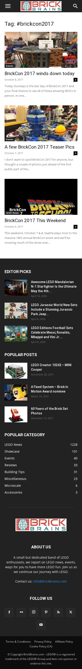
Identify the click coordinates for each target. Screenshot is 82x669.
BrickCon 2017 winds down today (39, 73)
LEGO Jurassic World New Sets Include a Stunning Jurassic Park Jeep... (54, 309)
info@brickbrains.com (50, 581)
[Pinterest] (46, 612)
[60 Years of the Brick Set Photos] (16, 414)
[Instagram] (33, 612)
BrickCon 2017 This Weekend (35, 220)
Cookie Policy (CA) (41, 646)
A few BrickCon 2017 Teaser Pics (39, 147)
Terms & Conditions (18, 642)
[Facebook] (9, 612)
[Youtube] (41, 624)
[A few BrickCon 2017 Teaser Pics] (41, 123)
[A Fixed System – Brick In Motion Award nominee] (16, 392)
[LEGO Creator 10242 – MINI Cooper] (16, 371)
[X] (70, 612)
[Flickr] (21, 612)
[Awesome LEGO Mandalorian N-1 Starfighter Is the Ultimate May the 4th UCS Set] (16, 288)
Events (9, 65)
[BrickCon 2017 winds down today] (41, 50)
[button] (7, 6)
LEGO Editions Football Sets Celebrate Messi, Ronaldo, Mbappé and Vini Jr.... (52, 332)
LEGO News (12, 212)
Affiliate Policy (64, 642)
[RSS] (58, 612)
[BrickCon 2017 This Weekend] (41, 197)
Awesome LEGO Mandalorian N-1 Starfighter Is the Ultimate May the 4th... (54, 286)
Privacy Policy (42, 642)
